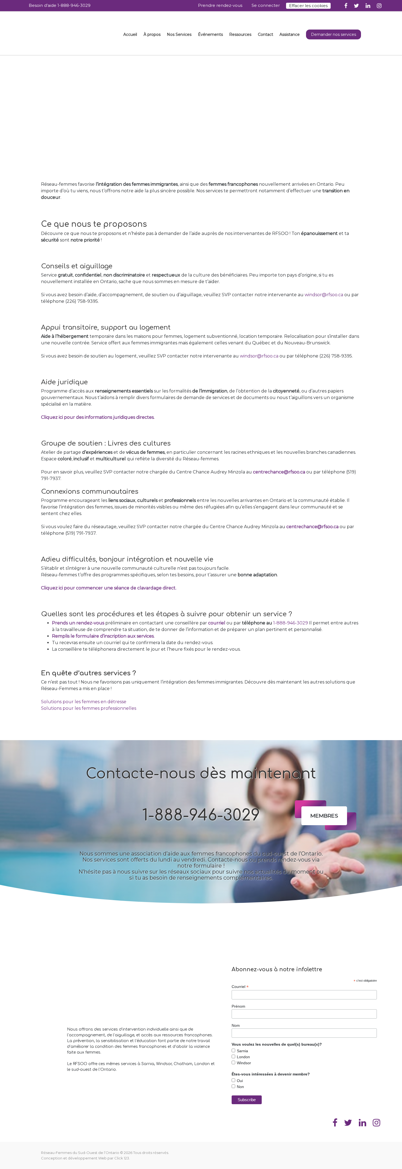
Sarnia (242, 1051)
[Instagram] (379, 5)
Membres (324, 815)
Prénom (238, 1006)
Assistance (289, 34)
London (243, 1057)
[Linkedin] (368, 5)
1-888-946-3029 (290, 623)
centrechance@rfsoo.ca (279, 472)
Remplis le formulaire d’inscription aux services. (103, 636)
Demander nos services (333, 34)
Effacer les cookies (308, 5)
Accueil (130, 34)
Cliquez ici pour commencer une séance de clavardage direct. (108, 588)
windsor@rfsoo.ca (324, 294)
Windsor (244, 1063)
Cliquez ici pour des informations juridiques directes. (98, 417)
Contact (265, 34)
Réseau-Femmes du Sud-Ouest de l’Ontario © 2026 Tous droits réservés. (105, 1152)
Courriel (240, 986)
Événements (210, 34)
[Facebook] (346, 5)
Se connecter (266, 5)
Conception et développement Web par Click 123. (85, 1158)
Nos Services (179, 34)
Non (240, 1086)
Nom (236, 1025)
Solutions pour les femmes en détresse (83, 701)
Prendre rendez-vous (220, 5)
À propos (152, 34)
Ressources (240, 34)
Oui (240, 1080)
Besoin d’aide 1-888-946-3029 (60, 5)
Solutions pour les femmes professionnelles (88, 708)
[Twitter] (356, 5)
